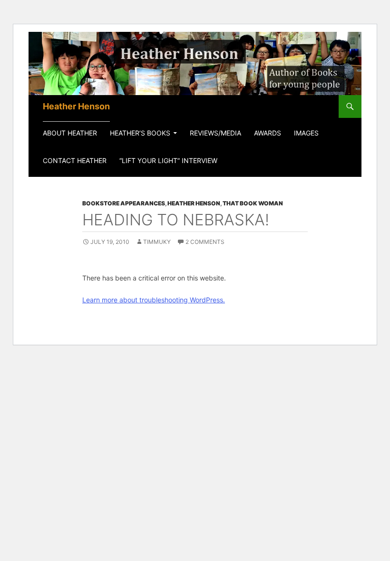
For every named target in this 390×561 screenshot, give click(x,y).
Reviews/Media (215, 133)
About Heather (70, 133)
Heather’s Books (140, 133)
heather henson (193, 203)
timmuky (157, 241)
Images (306, 133)
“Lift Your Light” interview (168, 160)
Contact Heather (75, 160)
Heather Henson (76, 106)
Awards (267, 133)
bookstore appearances (123, 203)
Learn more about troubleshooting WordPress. (153, 300)
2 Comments (204, 241)
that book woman (253, 203)
